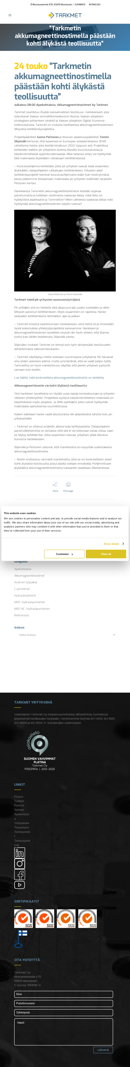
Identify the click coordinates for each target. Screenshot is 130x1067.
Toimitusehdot (22, 834)
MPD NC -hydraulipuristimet (32, 609)
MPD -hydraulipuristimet (29, 602)
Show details (111, 543)
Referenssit (21, 615)
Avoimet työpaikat (25, 582)
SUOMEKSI (80, 4)
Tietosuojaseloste (22, 843)
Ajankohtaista (46, 105)
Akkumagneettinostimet (74, 105)
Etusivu (18, 796)
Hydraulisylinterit (25, 596)
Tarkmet (102, 105)
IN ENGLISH (94, 4)
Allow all (106, 554)
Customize (62, 554)
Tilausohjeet (21, 827)
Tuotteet (19, 801)
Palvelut (19, 805)
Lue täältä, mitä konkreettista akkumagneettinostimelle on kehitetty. (59, 378)
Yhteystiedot (21, 823)
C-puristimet (22, 589)
